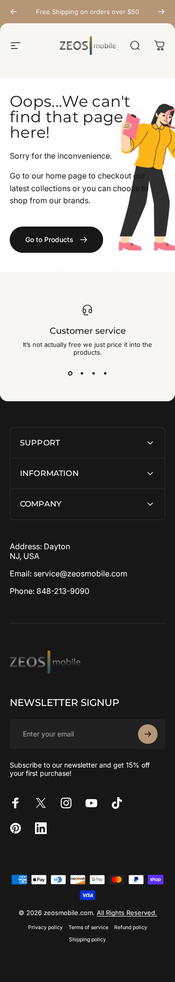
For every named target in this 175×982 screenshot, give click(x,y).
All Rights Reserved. (127, 913)
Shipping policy (87, 939)
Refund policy (130, 927)
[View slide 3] (93, 373)
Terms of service (88, 927)
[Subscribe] (148, 734)
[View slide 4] (105, 373)
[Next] (161, 11)
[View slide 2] (82, 373)
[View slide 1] (70, 373)
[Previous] (13, 11)
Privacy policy (45, 927)
